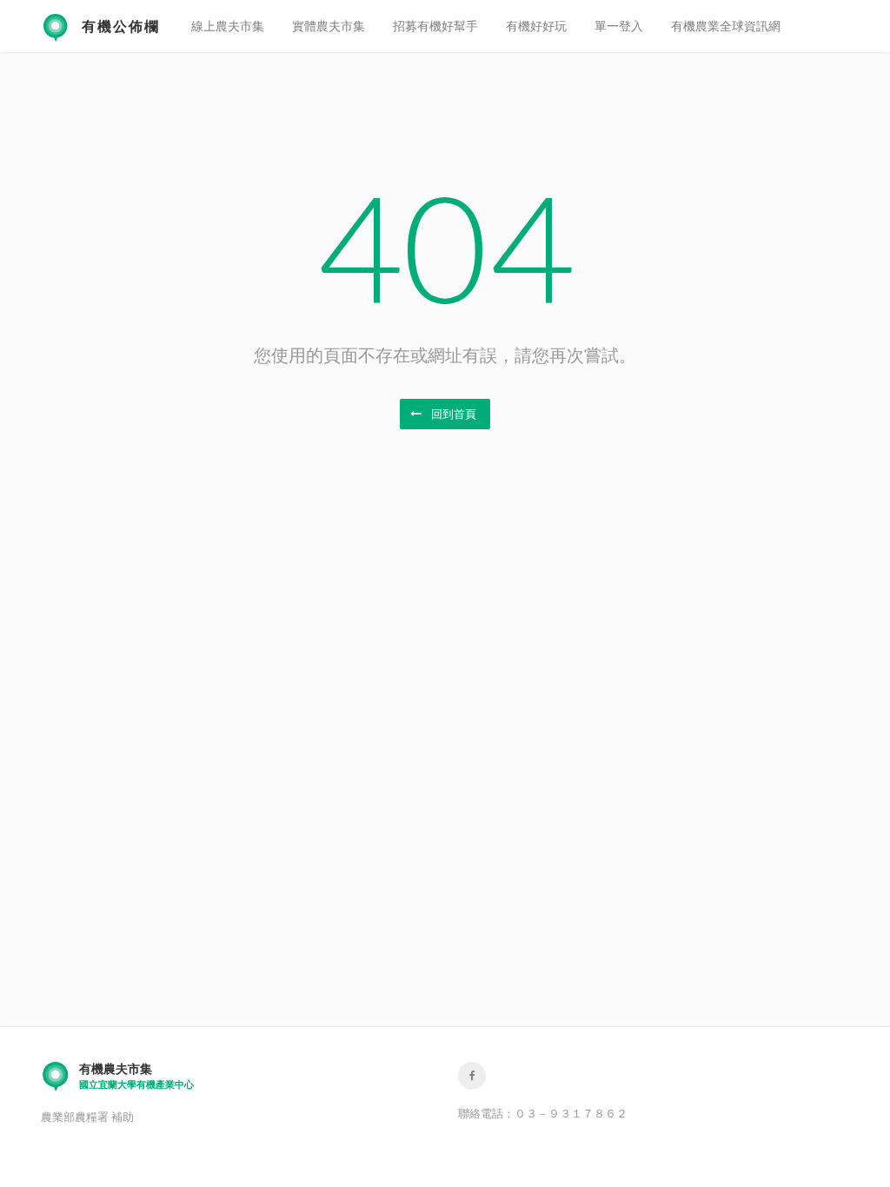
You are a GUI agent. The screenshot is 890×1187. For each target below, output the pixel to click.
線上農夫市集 (227, 25)
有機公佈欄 (121, 25)
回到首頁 (452, 414)
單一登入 (618, 25)
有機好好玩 (536, 25)
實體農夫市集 (328, 25)
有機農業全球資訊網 (725, 25)
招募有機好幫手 (435, 25)
